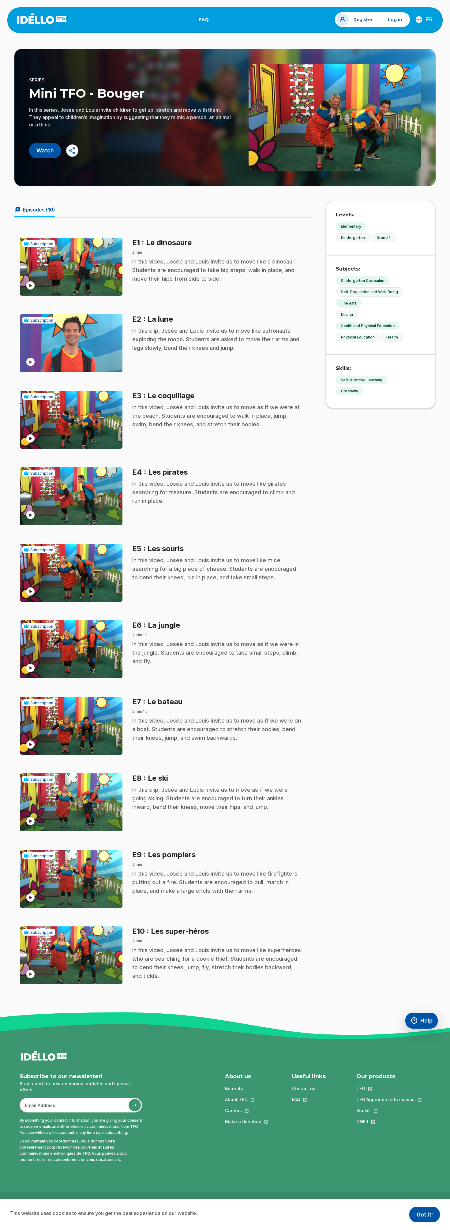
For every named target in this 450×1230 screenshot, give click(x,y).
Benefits (234, 1088)
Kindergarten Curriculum (363, 280)
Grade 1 (383, 237)
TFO (385, 1088)
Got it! (425, 1214)
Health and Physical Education (368, 325)
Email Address (37, 1108)
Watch (45, 150)
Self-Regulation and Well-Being (369, 292)
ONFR (385, 1121)
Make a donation (243, 1121)
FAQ (206, 21)
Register (363, 19)
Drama (347, 314)
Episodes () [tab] (34, 209)
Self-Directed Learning (361, 380)
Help (424, 1022)
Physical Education (358, 337)
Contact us (303, 1088)
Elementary (351, 226)
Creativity (349, 391)
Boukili (385, 1110)
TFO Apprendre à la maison (385, 1099)
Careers (243, 1110)
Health (392, 337)
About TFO (243, 1099)
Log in (395, 19)
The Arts (349, 303)
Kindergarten (353, 237)
